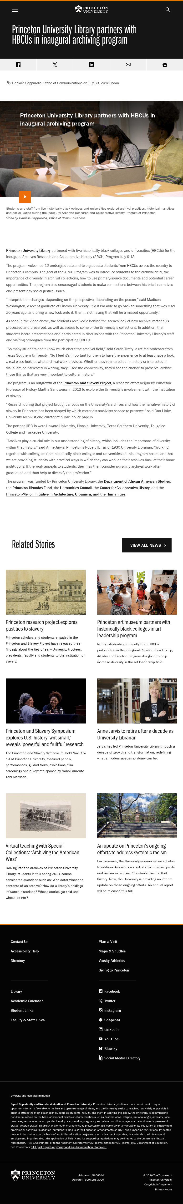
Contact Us (19, 941)
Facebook (112, 991)
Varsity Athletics (112, 960)
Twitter (109, 1000)
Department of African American (137, 481)
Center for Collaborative (125, 487)
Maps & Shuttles (112, 951)
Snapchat (112, 1019)
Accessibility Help (25, 951)
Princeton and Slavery (87, 382)
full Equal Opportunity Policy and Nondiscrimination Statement (69, 1147)
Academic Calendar (27, 1000)
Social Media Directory (122, 1058)
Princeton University (28, 250)
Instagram (112, 1010)
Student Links (22, 1010)
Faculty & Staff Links (28, 1019)
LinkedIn (111, 1029)
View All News (145, 545)
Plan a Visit (108, 941)
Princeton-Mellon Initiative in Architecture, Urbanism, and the (65, 494)
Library (16, 991)
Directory (18, 960)
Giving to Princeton (114, 970)
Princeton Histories (32, 487)
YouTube (111, 1039)
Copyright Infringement (158, 1184)
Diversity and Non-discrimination (30, 1095)
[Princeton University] (33, 1177)
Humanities (76, 487)
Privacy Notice (163, 1189)
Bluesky (110, 1048)
